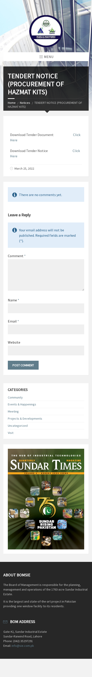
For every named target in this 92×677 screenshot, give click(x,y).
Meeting (13, 411)
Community (15, 397)
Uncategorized (18, 426)
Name (13, 300)
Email (13, 321)
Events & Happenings (22, 404)
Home (12, 103)
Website (14, 342)
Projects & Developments (25, 419)
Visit (10, 433)
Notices (25, 103)
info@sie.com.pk (23, 646)
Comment (17, 256)
